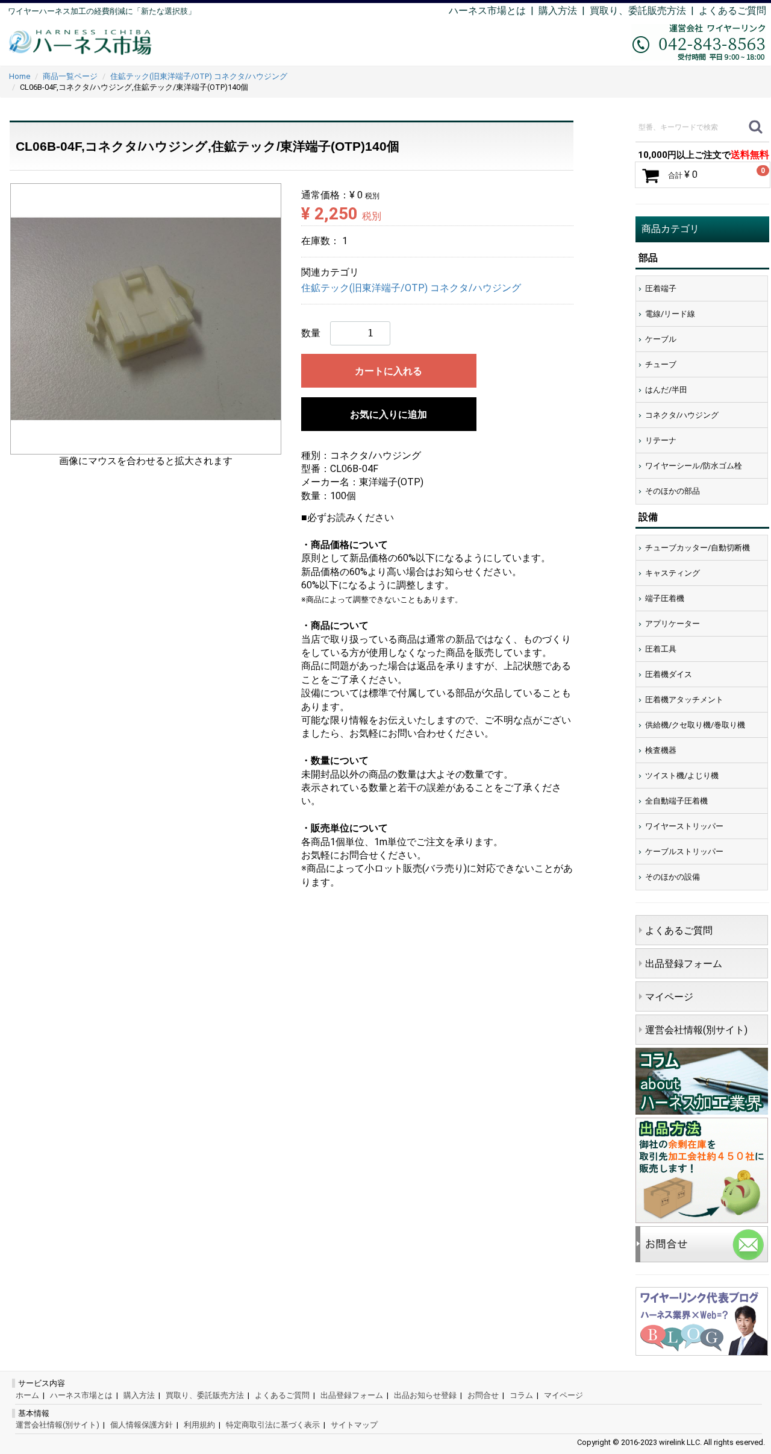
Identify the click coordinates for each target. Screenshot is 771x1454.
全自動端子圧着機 (676, 800)
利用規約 (199, 1424)
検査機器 (660, 750)
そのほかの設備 (672, 876)
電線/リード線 (670, 313)
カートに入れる (388, 371)
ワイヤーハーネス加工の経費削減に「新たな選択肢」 (102, 11)
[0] (650, 175)
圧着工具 (660, 648)
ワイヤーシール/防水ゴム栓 (693, 465)
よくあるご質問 (732, 10)
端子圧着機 (664, 598)
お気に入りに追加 (388, 414)
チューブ (660, 364)
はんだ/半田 (666, 389)
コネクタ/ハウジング (682, 415)
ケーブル (660, 339)
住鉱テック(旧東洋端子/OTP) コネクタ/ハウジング (411, 288)
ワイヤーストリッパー (684, 826)
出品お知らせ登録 (425, 1395)
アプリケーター (672, 623)
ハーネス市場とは (487, 10)
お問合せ (483, 1395)
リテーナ (660, 440)
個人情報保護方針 (141, 1424)
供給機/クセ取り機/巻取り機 (695, 724)
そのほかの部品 (672, 491)
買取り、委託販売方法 (205, 1395)
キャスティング (672, 573)
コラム (521, 1395)
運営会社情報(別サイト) (696, 1030)
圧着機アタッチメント (684, 699)
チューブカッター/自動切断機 (697, 547)
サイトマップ (354, 1424)
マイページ (669, 996)
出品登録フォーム (683, 963)
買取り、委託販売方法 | (644, 10)
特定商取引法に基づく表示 (273, 1424)
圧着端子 (660, 288)
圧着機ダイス (668, 674)
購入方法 (557, 10)
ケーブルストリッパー (684, 851)
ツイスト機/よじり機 (682, 775)
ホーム (27, 1395)
